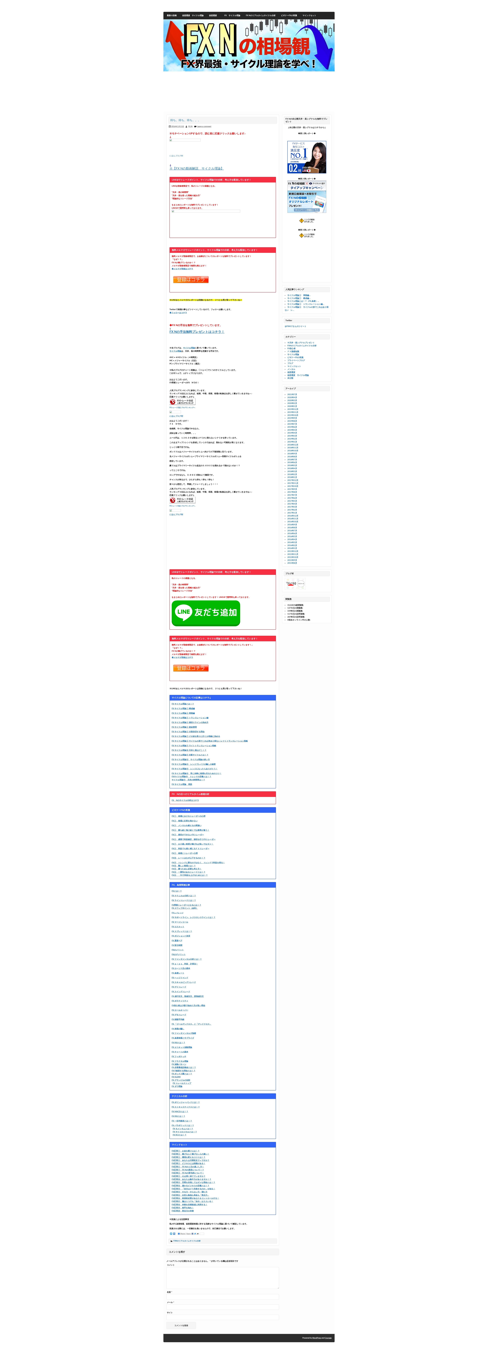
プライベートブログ (296, 360)
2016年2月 (292, 545)
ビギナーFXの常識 (289, 15)
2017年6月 (292, 498)
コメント (171, 1265)
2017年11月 (292, 483)
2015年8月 (292, 563)
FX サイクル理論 (231, 15)
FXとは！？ (177, 891)
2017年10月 (292, 486)
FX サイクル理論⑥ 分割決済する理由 (188, 732)
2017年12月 (292, 480)
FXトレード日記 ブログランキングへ (182, 407)
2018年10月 (292, 451)
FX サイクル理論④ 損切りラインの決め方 (190, 722)
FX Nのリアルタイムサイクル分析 (261, 15)
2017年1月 (292, 513)
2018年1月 (292, 477)
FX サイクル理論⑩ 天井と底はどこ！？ (189, 750)
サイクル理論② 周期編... (299, 295)
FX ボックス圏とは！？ (182, 1074)
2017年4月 (292, 504)
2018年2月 (292, 474)
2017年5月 (292, 501)
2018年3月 (292, 471)
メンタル (291, 369)
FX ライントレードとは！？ (184, 900)
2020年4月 (292, 397)
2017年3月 (292, 507)
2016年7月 (292, 531)
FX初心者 (291, 349)
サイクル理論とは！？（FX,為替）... (303, 301)
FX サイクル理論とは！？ (183, 704)
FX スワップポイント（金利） (185, 908)
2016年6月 (292, 533)
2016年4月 (292, 539)
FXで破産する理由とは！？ (183, 1071)
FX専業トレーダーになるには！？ (186, 905)
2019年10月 (292, 415)
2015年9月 (292, 560)
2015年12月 (292, 551)
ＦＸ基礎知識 (293, 352)
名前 (169, 1292)
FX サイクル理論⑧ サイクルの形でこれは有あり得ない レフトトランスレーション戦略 (210, 741)
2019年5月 (292, 430)
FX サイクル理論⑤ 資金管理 (184, 727)
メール (170, 1302)
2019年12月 (292, 409)
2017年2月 (292, 510)
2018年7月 (292, 460)
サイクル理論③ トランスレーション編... (305, 304)
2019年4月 (292, 433)
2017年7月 (292, 495)
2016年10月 (292, 522)
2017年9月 (292, 489)
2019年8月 (292, 421)
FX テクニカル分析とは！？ (184, 896)
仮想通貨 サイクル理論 (193, 15)
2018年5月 (292, 465)
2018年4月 (292, 468)
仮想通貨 (213, 15)
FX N (190, 126)
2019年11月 (292, 412)
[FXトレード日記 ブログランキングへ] (182, 404)
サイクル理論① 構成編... (299, 298)
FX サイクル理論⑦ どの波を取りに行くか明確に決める (196, 736)
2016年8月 (292, 528)
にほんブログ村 (176, 156)
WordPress (316, 1338)
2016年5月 (292, 536)
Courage (328, 1338)
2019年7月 (292, 424)
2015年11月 (292, 554)
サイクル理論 (293, 355)
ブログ (290, 363)
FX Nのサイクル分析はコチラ (185, 800)
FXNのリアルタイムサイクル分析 (187, 1241)
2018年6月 (292, 462)
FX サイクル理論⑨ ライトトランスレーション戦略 (194, 746)
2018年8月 (292, 457)
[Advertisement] (249, 93)
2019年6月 (292, 427)
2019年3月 (292, 436)
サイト (170, 1313)
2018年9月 (292, 454)
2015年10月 (292, 557)
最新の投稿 (172, 15)
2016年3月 (292, 542)
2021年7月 (292, 394)
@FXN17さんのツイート (295, 326)
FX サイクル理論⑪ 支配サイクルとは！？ (190, 755)
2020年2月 (292, 403)
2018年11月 (292, 448)
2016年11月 (292, 519)
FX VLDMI (176, 1077)
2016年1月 (292, 548)
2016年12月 (292, 516)
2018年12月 (292, 445)
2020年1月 (292, 406)
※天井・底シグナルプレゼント (301, 343)
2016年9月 (292, 525)
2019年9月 (292, 418)
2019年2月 (292, 439)
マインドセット (309, 15)
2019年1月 (292, 442)
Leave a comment (204, 126)
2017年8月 (292, 492)
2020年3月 (292, 400)
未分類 (290, 378)
